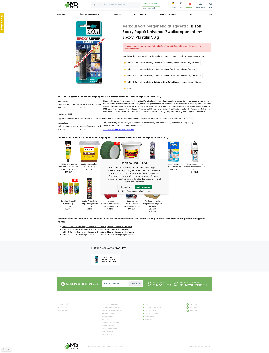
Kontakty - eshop (151, 310)
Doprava (105, 319)
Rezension (148, 319)
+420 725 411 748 (149, 3)
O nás (147, 304)
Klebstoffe (185, 63)
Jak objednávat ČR (108, 313)
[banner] (71, 5)
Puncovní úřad (107, 335)
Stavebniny (147, 63)
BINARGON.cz (207, 346)
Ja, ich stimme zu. (143, 187)
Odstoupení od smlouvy (110, 304)
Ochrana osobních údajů (111, 323)
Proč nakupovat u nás (153, 307)
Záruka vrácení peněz (109, 329)
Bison (129, 88)
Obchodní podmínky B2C (111, 307)
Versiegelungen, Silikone (191, 82)
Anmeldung (135, 284)
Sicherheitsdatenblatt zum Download (118, 130)
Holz (193, 69)
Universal (195, 63)
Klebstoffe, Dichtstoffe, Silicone (166, 63)
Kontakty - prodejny (152, 313)
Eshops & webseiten (195, 346)
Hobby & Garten (134, 63)
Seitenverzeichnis (120, 346)
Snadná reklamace (108, 326)
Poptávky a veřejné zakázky (112, 310)
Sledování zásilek (108, 332)
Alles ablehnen (125, 187)
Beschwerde (149, 316)
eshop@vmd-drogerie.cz (151, 6)
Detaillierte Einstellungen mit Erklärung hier (134, 191)
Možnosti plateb (107, 316)
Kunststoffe (196, 75)
